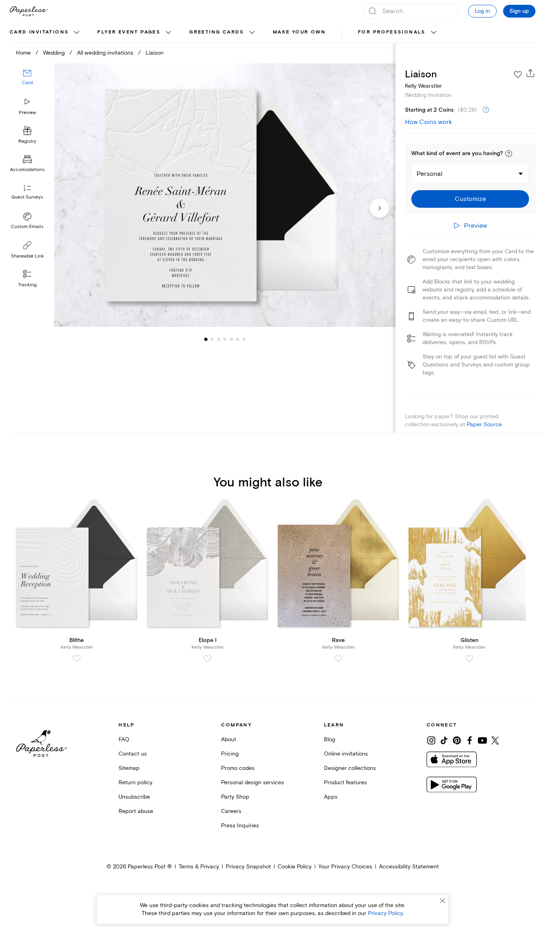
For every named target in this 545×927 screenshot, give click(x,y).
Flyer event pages (128, 32)
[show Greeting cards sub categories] (252, 33)
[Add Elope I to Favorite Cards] (207, 658)
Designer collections (350, 768)
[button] (509, 153)
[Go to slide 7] (237, 338)
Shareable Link (27, 256)
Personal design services (252, 782)
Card (27, 83)
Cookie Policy (295, 866)
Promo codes (238, 768)
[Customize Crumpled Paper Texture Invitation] (224, 195)
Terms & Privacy (199, 866)
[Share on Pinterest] (457, 740)
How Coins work (428, 122)
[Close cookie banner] (442, 900)
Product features (345, 782)
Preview (27, 113)
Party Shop (235, 796)
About (228, 739)
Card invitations (39, 32)
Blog (329, 739)
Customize (470, 199)
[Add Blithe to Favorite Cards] (76, 658)
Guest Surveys (27, 197)
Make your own (299, 32)
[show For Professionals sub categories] (433, 33)
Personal (429, 174)
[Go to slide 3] (212, 338)
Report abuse (135, 811)
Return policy (135, 782)
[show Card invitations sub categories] (76, 33)
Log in (482, 11)
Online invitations (346, 753)
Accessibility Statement (409, 866)
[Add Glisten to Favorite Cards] (469, 658)
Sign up (519, 11)
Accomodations (27, 170)
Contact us (132, 753)
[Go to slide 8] (244, 338)
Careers (231, 811)
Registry (27, 141)
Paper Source (484, 424)
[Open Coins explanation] (486, 110)
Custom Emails (27, 227)
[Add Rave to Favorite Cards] (338, 658)
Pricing (230, 753)
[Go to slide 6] (231, 338)
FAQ (123, 739)
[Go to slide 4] (218, 338)
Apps (331, 796)
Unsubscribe (134, 796)
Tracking (27, 285)
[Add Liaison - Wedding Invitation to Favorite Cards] (518, 74)
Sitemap (129, 768)
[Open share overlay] (530, 73)
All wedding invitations (105, 52)
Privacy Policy (385, 913)
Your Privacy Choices (345, 866)
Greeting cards (216, 32)
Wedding (54, 52)
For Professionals (392, 32)
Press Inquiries (240, 825)
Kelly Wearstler (423, 86)
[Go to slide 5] (225, 338)
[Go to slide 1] (205, 338)
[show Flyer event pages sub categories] (168, 33)
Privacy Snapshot (248, 866)
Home (23, 52)
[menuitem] (45, 32)
